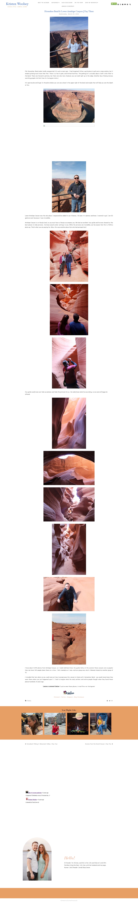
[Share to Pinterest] (112, 701)
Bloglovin (70, 697)
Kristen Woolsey (17, 3)
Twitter (63, 697)
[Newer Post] (58, 744)
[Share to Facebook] (107, 701)
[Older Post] (84, 744)
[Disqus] (69, 810)
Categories (54, 2)
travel (29, 700)
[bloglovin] (127, 4)
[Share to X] (110, 701)
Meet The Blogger (43, 2)
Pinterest (57, 697)
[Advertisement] (29, 892)
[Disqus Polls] (69, 768)
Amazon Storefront (68, 6)
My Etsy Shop (79, 2)
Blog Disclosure (67, 2)
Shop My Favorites (91, 2)
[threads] (125, 4)
